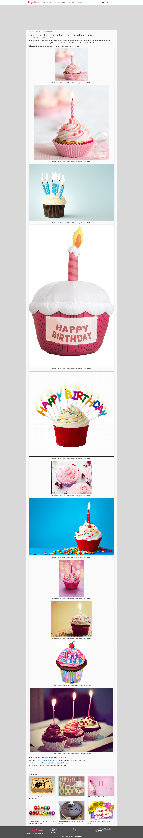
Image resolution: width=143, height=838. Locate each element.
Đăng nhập (111, 2)
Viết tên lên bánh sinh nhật (51, 760)
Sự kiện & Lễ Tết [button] (47, 2)
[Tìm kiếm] (103, 2)
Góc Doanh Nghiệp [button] (60, 2)
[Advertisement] (71, 17)
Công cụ (80, 2)
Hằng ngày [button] (72, 2)
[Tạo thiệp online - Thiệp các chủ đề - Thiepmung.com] (33, 2)
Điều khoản (53, 832)
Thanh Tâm (36, 37)
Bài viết (75, 831)
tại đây (82, 760)
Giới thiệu (52, 831)
